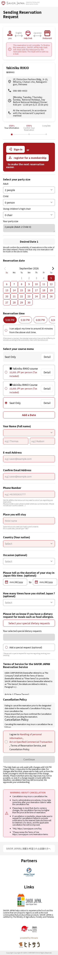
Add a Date (29, 415)
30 (29, 302)
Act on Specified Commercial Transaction (30, 741)
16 (29, 290)
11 (43, 284)
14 (14, 290)
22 (21, 296)
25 (43, 296)
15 (21, 290)
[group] (10, 319)
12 (51, 284)
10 (36, 284)
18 (43, 290)
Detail (47, 357)
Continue (29, 759)
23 (29, 296)
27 (6, 302)
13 (6, 290)
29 (21, 302)
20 (6, 296)
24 (36, 296)
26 (51, 296)
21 (14, 296)
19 (51, 290)
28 (14, 302)
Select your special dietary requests (29, 623)
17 (36, 290)
